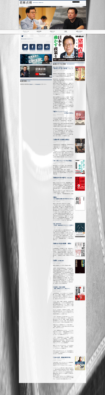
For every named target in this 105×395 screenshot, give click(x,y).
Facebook (38, 84)
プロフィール (25, 32)
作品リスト (52, 32)
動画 (65, 32)
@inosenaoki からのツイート (27, 38)
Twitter (30, 84)
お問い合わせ (79, 32)
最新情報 (39, 32)
